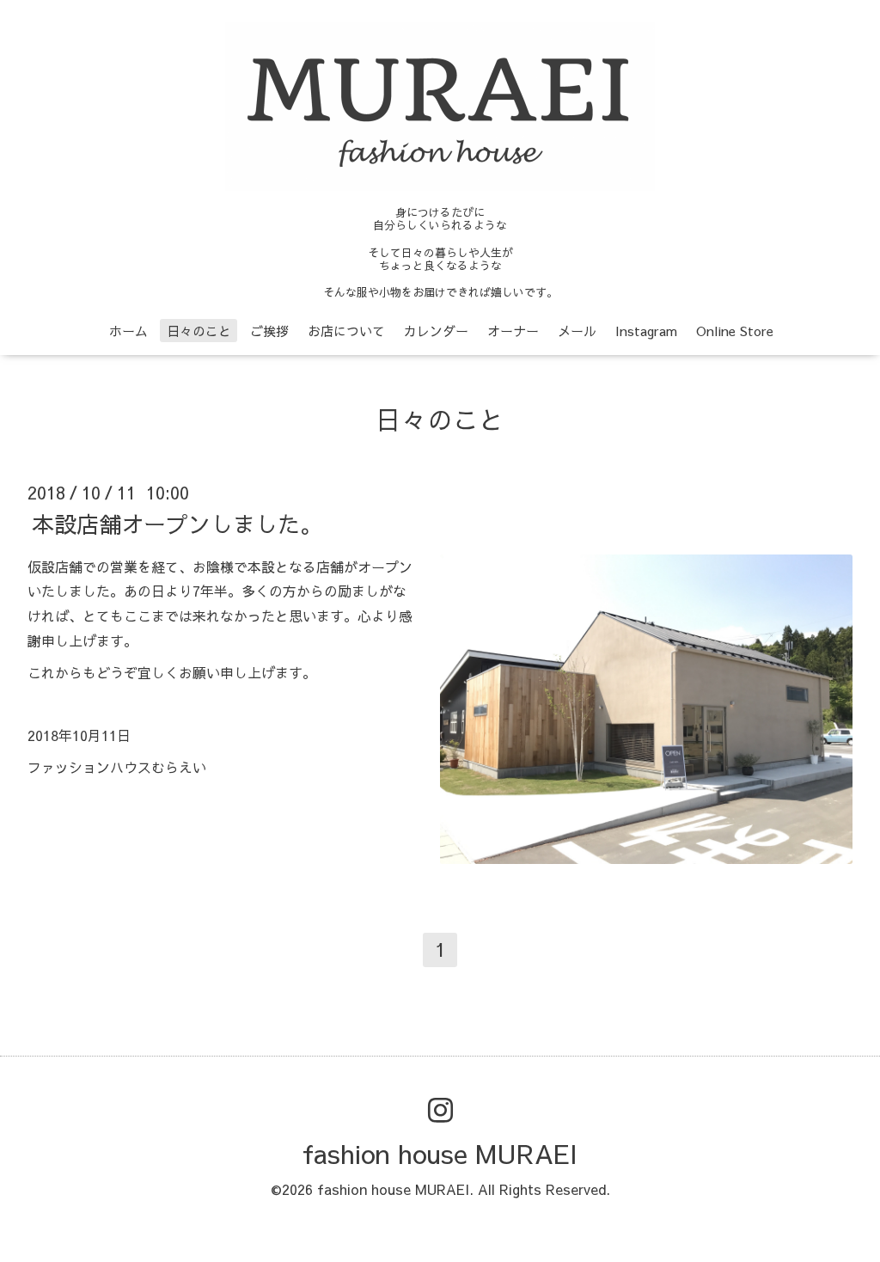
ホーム (128, 331)
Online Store (734, 331)
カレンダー (436, 331)
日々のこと (199, 331)
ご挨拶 (269, 331)
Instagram (646, 331)
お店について (346, 331)
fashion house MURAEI (440, 1153)
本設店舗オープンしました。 (177, 522)
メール (577, 331)
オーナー (513, 331)
